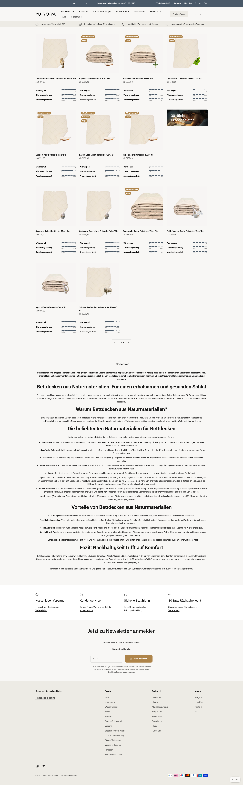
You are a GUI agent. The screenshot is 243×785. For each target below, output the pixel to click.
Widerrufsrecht (111, 707)
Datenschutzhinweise (121, 649)
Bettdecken (66, 11)
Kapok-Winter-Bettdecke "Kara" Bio (50, 155)
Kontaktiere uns (86, 610)
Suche (107, 711)
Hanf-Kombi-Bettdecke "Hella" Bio (138, 78)
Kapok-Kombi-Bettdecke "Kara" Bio (94, 78)
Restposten (139, 11)
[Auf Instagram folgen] (37, 766)
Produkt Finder (179, 14)
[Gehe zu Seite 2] (128, 343)
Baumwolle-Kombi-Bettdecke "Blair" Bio (140, 231)
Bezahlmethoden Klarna (115, 731)
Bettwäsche (155, 11)
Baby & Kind (121, 11)
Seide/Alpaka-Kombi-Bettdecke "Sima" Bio (185, 231)
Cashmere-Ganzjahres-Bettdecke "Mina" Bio (98, 231)
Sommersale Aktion (113, 754)
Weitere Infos (41, 610)
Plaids (63, 17)
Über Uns (188, 3)
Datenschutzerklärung (114, 735)
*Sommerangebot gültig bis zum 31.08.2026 (111, 3)
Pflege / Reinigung (113, 740)
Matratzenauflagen (102, 11)
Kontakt (198, 3)
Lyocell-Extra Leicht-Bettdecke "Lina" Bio (184, 78)
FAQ (206, 3)
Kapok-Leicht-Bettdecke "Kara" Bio (138, 155)
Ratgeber (177, 3)
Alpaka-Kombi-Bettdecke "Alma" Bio (51, 307)
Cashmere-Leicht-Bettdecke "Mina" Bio (52, 231)
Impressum (110, 702)
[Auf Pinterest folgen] (43, 766)
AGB (107, 697)
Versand (108, 726)
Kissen (82, 11)
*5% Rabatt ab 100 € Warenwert (165, 3)
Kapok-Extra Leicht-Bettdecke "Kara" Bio (97, 155)
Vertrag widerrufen (113, 745)
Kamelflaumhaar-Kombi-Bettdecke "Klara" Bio (55, 78)
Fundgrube (76, 17)
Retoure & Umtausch (113, 721)
